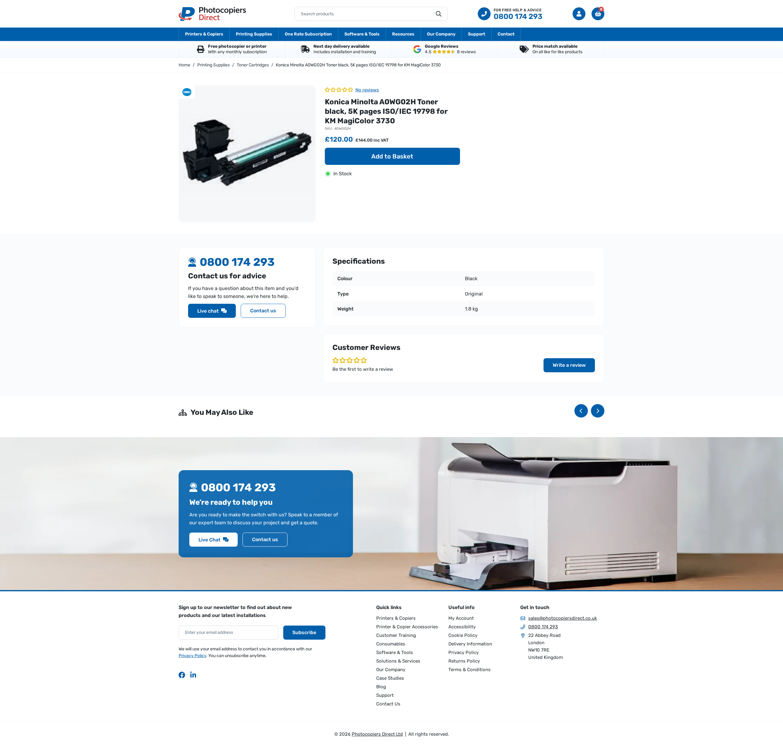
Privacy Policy (192, 655)
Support (476, 34)
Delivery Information (470, 644)
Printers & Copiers (204, 34)
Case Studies (390, 678)
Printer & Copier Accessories (407, 627)
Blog (381, 686)
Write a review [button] (569, 365)
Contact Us (388, 704)
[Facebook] (182, 674)
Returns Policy (464, 661)
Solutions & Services (398, 661)
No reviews (367, 90)
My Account (461, 618)
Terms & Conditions (469, 669)
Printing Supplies (254, 34)
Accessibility (462, 627)
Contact (506, 34)
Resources (403, 34)
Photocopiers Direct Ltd (212, 14)
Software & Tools (362, 34)
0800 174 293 (543, 627)
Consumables (390, 644)
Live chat (208, 311)
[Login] (579, 13)
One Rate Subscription (308, 34)
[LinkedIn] (193, 674)
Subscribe (304, 632)
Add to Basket (392, 156)
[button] (598, 13)
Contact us (263, 311)
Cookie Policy (462, 635)
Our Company (441, 34)
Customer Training (396, 635)
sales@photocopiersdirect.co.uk (562, 618)
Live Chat (210, 540)
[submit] (438, 14)
